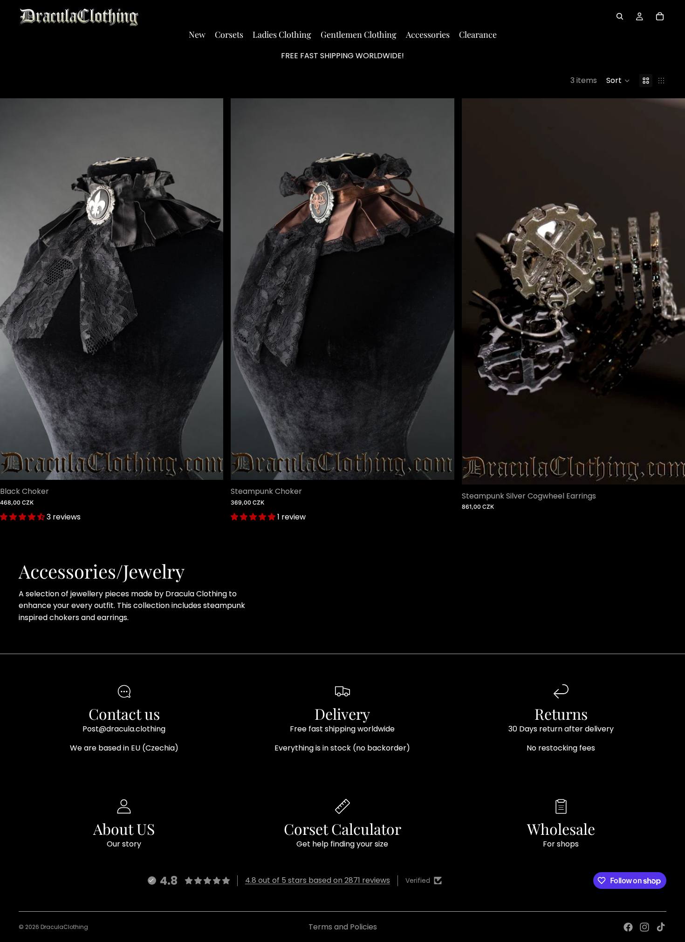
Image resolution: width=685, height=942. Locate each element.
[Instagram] (644, 927)
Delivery (342, 713)
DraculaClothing (64, 927)
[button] (618, 80)
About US (124, 829)
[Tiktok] (660, 927)
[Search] (620, 16)
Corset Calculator (342, 829)
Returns (561, 713)
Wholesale (561, 829)
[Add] (209, 465)
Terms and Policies (342, 927)
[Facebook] (628, 927)
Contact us (124, 713)
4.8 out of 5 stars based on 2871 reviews (317, 880)
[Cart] (660, 16)
